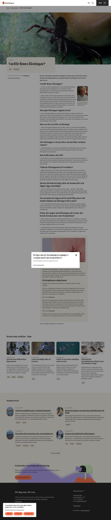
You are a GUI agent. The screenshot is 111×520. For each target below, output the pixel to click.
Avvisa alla (18, 513)
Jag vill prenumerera (38, 265)
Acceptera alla (29, 513)
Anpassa (9, 513)
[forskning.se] (7, 3)
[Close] (76, 255)
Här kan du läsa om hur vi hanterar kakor (14, 510)
